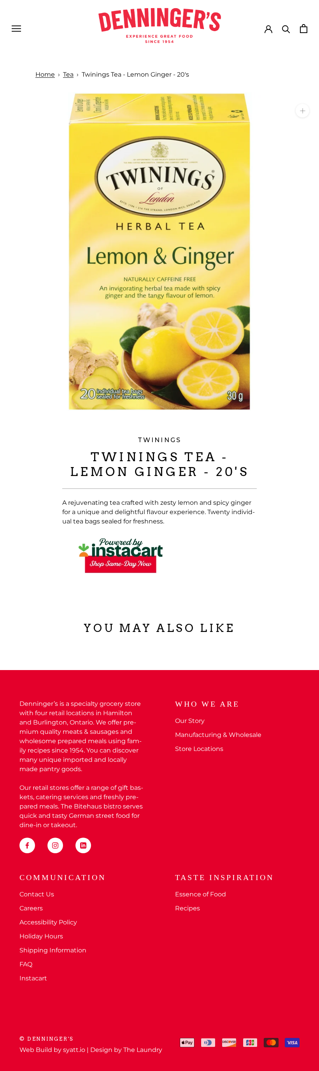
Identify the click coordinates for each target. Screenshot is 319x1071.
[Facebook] (27, 845)
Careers (31, 908)
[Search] (286, 28)
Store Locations (199, 748)
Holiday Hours (41, 936)
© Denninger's (46, 1039)
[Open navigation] (16, 28)
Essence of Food (200, 894)
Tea (68, 74)
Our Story (190, 720)
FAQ (25, 964)
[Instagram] (55, 845)
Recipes (187, 908)
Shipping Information (52, 950)
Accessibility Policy (48, 922)
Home (45, 74)
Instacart (33, 978)
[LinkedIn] (83, 845)
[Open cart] (303, 28)
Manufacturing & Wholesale (218, 734)
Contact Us (36, 894)
